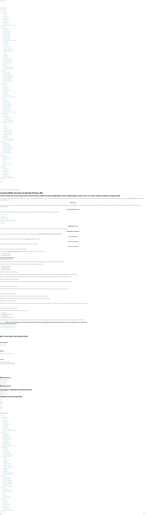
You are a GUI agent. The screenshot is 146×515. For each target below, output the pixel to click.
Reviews (4, 159)
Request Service (4, 413)
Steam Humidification (9, 69)
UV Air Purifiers (7, 48)
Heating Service (6, 30)
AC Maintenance (6, 18)
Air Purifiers (5, 45)
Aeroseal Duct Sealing (7, 63)
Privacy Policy (5, 156)
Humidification (6, 66)
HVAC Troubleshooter (7, 176)
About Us (3, 155)
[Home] (0, 399)
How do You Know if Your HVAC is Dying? (7, 300)
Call (1, 408)
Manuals (4, 165)
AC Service (5, 15)
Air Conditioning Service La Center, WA (9, 327)
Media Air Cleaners (8, 58)
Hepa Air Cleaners (8, 60)
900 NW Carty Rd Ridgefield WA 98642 (7, 353)
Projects (4, 162)
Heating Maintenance (7, 33)
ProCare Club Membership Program (8, 177)
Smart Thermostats (6, 24)
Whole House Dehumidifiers (8, 49)
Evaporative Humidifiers (9, 67)
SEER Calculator (6, 174)
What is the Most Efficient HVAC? (6, 259)
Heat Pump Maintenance (7, 76)
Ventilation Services (7, 51)
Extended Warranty (6, 164)
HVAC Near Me (5, 168)
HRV (5, 54)
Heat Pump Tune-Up (7, 79)
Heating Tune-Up (6, 36)
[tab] (73, 259)
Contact (3, 179)
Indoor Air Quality (5, 42)
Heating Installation (7, 31)
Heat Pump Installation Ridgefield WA (9, 220)
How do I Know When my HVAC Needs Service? (8, 286)
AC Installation (6, 16)
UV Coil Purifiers (8, 46)
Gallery (4, 161)
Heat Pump (4, 70)
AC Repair (5, 13)
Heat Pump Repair (6, 72)
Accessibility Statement (7, 158)
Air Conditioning (5, 12)
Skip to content (3, 0)
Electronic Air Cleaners (9, 61)
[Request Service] (0, 410)
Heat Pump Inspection (7, 81)
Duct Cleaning (5, 43)
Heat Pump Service (6, 73)
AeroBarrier (5, 64)
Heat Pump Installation (7, 75)
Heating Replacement (7, 34)
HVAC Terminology (6, 171)
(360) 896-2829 (42, 251)
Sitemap (1, 391)
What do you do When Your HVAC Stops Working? (9, 279)
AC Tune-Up (5, 21)
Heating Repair (6, 28)
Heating (3, 27)
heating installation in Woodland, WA (34, 212)
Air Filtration (5, 57)
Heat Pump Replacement (8, 78)
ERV (5, 52)
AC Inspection (5, 22)
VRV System (7, 55)
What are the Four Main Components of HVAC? (9, 308)
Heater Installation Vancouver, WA (8, 326)
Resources (3, 167)
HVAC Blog (5, 170)
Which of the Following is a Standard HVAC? (8, 293)
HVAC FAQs (5, 173)
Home (1, 189)
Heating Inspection (6, 37)
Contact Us (3, 322)
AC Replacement (6, 19)
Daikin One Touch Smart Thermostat (10, 25)
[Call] (0, 405)
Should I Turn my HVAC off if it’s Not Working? (8, 272)
